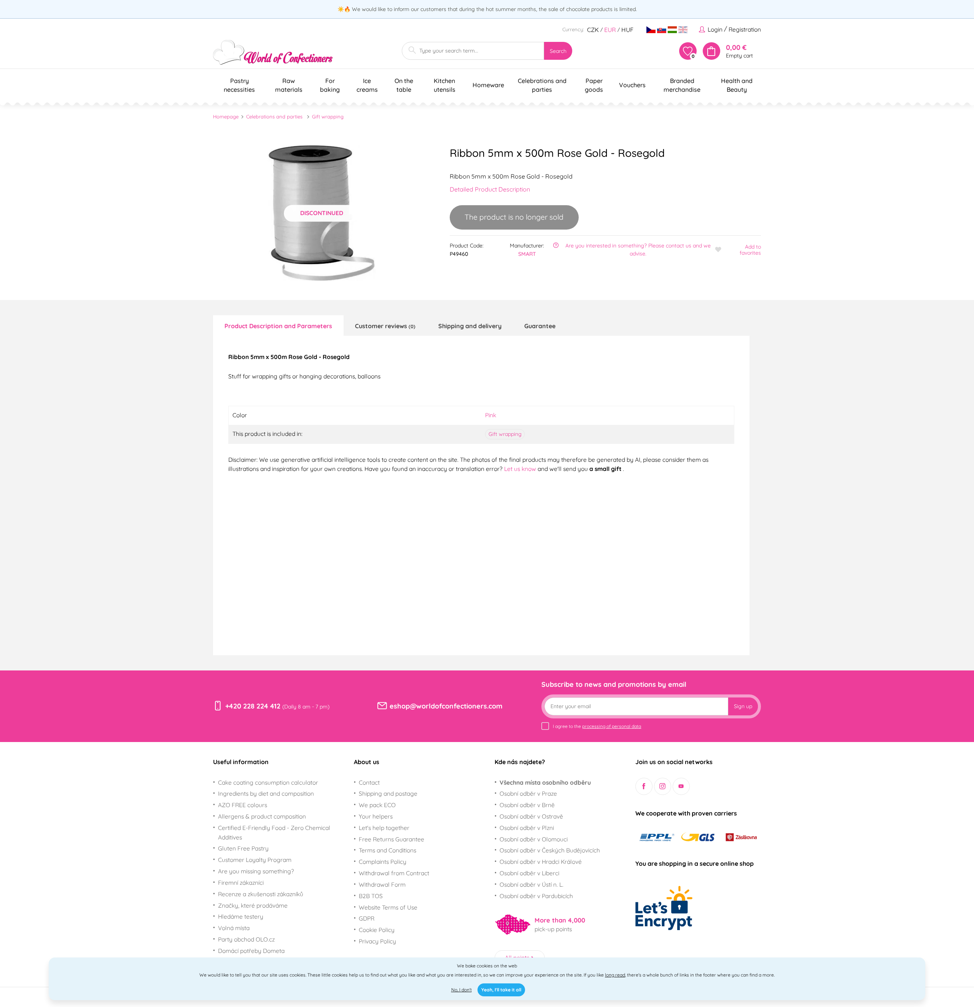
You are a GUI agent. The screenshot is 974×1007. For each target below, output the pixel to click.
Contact (369, 782)
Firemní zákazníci (241, 882)
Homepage (226, 116)
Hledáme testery (240, 916)
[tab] (278, 325)
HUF (627, 30)
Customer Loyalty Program (254, 859)
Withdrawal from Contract (394, 873)
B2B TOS (371, 896)
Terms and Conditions (387, 850)
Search (558, 51)
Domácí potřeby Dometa (251, 950)
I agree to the (597, 726)
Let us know (521, 468)
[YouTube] (681, 786)
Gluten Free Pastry (243, 848)
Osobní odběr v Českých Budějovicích (550, 850)
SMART (527, 254)
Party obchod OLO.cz (246, 939)
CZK (593, 30)
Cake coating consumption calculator (268, 782)
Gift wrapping (328, 116)
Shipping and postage (388, 793)
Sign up (743, 706)
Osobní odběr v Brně (527, 805)
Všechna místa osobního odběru (545, 782)
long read (615, 975)
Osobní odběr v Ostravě (531, 816)
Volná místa (234, 928)
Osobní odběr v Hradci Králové (541, 861)
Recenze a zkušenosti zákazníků (260, 894)
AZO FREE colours (242, 805)
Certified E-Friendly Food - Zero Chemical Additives (274, 832)
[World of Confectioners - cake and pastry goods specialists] (273, 52)
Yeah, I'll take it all (501, 990)
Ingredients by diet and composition (266, 793)
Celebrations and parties (274, 116)
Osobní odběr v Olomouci (534, 839)
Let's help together (384, 827)
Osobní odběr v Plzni (527, 827)
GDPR (366, 918)
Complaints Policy (382, 861)
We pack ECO (377, 805)
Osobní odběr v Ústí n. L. (531, 884)
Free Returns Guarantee (391, 839)
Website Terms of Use (388, 907)
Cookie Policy (377, 930)
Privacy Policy (377, 941)
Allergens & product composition (262, 816)
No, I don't (461, 990)
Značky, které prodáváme (253, 905)
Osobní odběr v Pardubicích (536, 896)
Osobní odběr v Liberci (529, 873)
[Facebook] (644, 786)
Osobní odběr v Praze (528, 793)
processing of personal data (611, 726)
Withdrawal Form (382, 884)
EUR (610, 30)
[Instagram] (662, 786)
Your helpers (376, 816)
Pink (490, 415)
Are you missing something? (256, 871)
